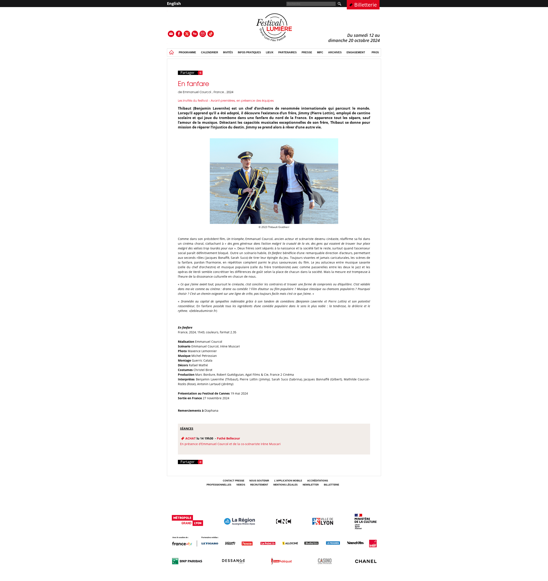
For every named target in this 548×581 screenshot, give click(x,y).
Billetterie (365, 4)
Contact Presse (233, 480)
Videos (240, 484)
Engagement (356, 52)
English (174, 3)
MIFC (320, 52)
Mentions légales (285, 484)
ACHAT (190, 438)
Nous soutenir (259, 480)
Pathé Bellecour (228, 438)
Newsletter (311, 484)
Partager (187, 73)
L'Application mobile (288, 480)
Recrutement (259, 484)
